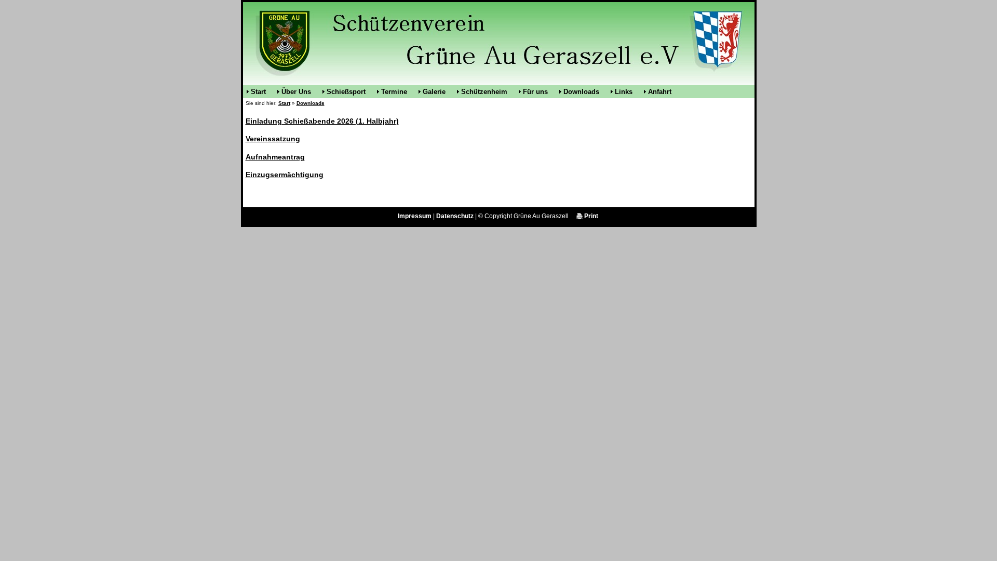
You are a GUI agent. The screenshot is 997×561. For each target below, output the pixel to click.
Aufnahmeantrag (275, 157)
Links (623, 92)
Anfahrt (659, 92)
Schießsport (346, 92)
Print (590, 216)
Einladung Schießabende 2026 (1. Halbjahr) (322, 121)
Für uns (535, 92)
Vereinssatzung (273, 139)
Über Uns (296, 92)
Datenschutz (455, 216)
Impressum (415, 216)
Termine (394, 92)
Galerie (434, 92)
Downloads (581, 92)
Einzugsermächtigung (285, 174)
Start (258, 92)
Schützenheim (484, 92)
